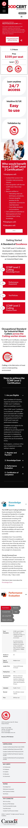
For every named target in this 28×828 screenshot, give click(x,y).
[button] (21, 16)
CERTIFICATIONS (7, 744)
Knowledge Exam (13, 270)
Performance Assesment (13, 283)
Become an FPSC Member (7, 736)
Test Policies (13, 295)
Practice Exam (13, 308)
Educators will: (10, 226)
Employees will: (10, 174)
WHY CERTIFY (6, 764)
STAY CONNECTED (8, 798)
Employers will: (10, 222)
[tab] (15, 608)
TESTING (5, 784)
